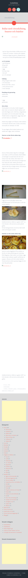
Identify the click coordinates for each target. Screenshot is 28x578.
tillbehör (7, 505)
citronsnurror (21, 389)
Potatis (7, 492)
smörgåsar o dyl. (9, 501)
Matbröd (8, 433)
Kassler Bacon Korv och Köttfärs (13, 482)
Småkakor (8, 439)
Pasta (7, 488)
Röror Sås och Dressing (11, 497)
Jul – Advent (8, 462)
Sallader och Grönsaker (11, 499)
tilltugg (5, 515)
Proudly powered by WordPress (11, 573)
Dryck (5, 443)
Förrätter (6, 447)
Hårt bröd (8, 429)
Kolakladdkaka (7, 524)
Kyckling (7, 486)
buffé (7, 458)
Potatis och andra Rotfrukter (12, 494)
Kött (7, 484)
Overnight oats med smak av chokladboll (13, 532)
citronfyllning (12, 389)
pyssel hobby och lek (8, 511)
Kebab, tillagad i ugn (8, 528)
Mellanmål (6, 507)
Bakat (5, 427)
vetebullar (10, 391)
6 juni (7, 456)
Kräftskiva (8, 466)
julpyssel (7, 464)
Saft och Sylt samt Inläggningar (10, 513)
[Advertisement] (14, 411)
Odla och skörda (7, 509)
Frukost (5, 449)
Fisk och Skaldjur (9, 480)
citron (5, 389)
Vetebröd (8, 441)
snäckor (4, 391)
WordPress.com (16, 575)
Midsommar (8, 468)
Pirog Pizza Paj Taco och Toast (12, 490)
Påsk (7, 472)
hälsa (5, 453)
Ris (6, 495)
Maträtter (6, 474)
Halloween (8, 460)
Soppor (7, 503)
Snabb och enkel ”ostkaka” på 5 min (12, 530)
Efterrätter (6, 445)
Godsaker (6, 451)
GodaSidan (14, 3)
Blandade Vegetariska (10, 478)
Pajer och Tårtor (9, 437)
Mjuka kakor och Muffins (11, 435)
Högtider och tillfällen (8, 455)
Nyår (7, 470)
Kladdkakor (8, 431)
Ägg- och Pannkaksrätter (11, 476)
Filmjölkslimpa (7, 526)
